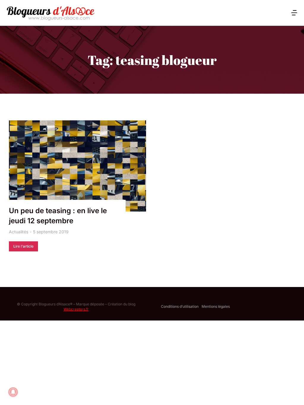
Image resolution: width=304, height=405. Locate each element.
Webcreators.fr (76, 309)
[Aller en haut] (292, 393)
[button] (294, 13)
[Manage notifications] (13, 392)
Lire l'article (23, 246)
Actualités (18, 231)
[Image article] (77, 166)
